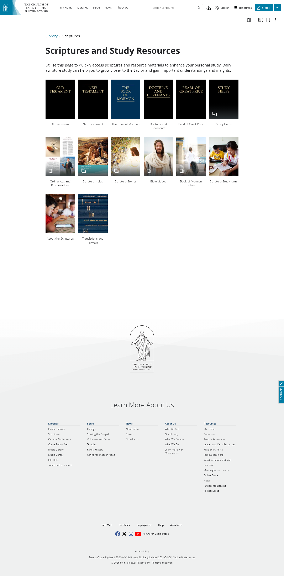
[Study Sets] (260, 19)
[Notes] (249, 19)
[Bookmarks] (268, 19)
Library (52, 36)
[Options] (275, 19)
